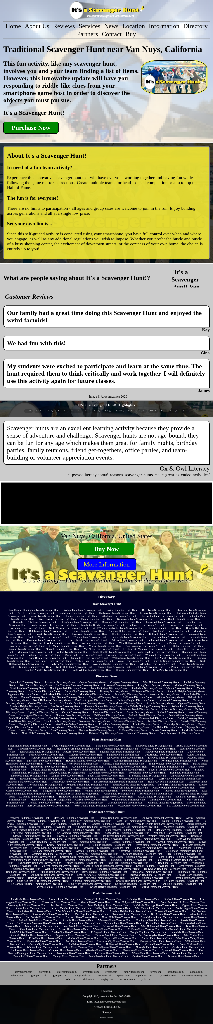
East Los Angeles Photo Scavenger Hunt (48, 805)
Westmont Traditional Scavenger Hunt (52, 853)
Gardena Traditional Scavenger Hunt (152, 838)
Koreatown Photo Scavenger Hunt (87, 769)
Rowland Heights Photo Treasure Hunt (130, 911)
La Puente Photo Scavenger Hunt (36, 796)
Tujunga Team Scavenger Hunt (35, 667)
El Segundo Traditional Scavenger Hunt (110, 844)
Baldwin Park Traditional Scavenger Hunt (50, 877)
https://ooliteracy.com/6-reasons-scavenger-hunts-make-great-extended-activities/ (138, 474)
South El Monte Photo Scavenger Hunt (169, 769)
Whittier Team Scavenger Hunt (89, 637)
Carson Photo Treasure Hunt (74, 929)
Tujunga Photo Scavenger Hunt (116, 796)
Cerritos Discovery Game (41, 703)
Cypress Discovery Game (191, 703)
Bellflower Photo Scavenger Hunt (46, 754)
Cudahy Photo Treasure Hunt (84, 923)
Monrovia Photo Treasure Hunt (41, 926)
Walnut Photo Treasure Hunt (108, 929)
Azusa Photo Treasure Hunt (30, 908)
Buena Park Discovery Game (24, 682)
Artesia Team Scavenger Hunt (127, 640)
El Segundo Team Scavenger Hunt (79, 622)
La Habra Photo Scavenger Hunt (44, 760)
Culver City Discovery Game (80, 691)
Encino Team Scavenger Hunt (82, 616)
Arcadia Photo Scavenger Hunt (154, 796)
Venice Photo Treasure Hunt (95, 902)
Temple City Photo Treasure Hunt (148, 932)
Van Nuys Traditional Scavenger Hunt (161, 817)
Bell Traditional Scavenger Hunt (170, 862)
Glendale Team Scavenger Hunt (164, 628)
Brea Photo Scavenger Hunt (91, 787)
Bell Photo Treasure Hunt (79, 941)
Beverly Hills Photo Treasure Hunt (103, 899)
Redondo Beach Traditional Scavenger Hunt (32, 856)
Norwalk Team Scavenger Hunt (62, 649)
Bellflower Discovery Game (109, 715)
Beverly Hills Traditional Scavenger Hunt (138, 880)
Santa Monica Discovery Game (125, 703)
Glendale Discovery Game (62, 718)
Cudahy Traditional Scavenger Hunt (118, 817)
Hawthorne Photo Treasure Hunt (140, 950)
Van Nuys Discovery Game (65, 706)
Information (164, 25)
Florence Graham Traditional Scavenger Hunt (55, 847)
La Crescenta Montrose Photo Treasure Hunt (40, 923)
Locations (106, 991)
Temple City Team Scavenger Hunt (89, 658)
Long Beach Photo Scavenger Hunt (61, 790)
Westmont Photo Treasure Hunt (114, 920)
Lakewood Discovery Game (173, 700)
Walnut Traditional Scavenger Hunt (180, 820)
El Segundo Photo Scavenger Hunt (147, 775)
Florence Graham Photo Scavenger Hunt (173, 787)
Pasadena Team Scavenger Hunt (44, 640)
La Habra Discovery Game (167, 727)
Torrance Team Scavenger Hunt (185, 625)
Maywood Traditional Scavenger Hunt (74, 817)
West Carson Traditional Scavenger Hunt (156, 844)
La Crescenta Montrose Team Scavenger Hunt (147, 649)
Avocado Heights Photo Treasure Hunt (31, 935)
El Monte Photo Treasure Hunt (144, 929)
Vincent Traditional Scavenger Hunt (60, 865)
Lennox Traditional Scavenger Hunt (155, 865)
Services (89, 25)
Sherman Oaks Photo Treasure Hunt (51, 914)
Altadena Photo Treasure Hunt (83, 938)
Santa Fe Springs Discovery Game (109, 688)
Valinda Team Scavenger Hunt (44, 655)
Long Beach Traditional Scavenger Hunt (118, 868)
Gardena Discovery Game (70, 733)
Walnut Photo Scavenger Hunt (168, 766)
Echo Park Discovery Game (113, 724)
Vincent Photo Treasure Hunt (187, 953)
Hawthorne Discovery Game (59, 721)
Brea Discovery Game (62, 730)
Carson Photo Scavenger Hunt (91, 799)
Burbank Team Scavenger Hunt (168, 637)
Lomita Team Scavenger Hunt (51, 634)
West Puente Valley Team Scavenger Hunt (55, 643)
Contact (112, 33)
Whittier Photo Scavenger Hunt (128, 799)
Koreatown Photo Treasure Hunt (59, 902)
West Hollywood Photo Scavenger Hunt (180, 778)
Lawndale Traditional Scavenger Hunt (77, 835)
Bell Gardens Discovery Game (68, 697)
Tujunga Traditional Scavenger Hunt (58, 871)
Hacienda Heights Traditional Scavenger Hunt (59, 886)
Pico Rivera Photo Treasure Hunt (168, 914)
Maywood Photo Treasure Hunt (120, 938)
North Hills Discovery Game (37, 733)
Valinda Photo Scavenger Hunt (101, 790)
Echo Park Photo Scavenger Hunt (113, 745)
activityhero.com (23, 971)
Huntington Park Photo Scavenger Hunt (78, 748)
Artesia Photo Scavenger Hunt (79, 751)
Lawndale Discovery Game (107, 712)
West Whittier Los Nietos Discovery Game (90, 727)
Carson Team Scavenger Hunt (45, 616)
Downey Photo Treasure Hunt (184, 956)
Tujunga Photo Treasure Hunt (68, 956)
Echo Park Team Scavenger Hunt (170, 670)
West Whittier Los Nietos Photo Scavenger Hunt (72, 763)
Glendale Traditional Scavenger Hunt (32, 835)
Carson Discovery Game (140, 712)
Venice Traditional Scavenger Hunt (46, 820)
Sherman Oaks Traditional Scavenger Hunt (82, 856)
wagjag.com (107, 979)
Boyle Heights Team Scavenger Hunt (112, 652)
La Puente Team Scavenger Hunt (185, 667)
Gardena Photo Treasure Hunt (188, 947)
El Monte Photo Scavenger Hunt (127, 769)
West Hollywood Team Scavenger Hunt (140, 643)
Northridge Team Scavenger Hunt (171, 631)
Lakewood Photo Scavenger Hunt (29, 775)
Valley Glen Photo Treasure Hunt (113, 908)
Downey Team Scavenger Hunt (113, 667)
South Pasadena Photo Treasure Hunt (108, 956)
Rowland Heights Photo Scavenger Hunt (41, 778)
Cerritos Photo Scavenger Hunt (45, 802)
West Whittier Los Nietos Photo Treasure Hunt (80, 911)
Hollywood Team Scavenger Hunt (117, 613)
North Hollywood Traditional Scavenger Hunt (101, 877)
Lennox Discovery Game (32, 730)
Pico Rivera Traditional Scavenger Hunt (123, 835)
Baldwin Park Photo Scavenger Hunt (27, 781)
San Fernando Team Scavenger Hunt (145, 646)
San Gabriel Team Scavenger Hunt (53, 661)
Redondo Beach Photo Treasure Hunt (38, 920)
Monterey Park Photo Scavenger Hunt (51, 799)
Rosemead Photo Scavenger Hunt (179, 760)
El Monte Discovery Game (133, 730)
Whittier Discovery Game (170, 697)
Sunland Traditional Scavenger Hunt (92, 880)
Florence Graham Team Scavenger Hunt (161, 616)
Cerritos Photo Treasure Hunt (147, 956)
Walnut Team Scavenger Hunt (72, 652)
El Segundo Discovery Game (147, 691)
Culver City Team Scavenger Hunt (129, 637)
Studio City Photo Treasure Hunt (69, 932)
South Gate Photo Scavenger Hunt (106, 775)
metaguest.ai (104, 975)
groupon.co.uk (39, 975)
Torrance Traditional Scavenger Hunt (142, 853)
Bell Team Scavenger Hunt (149, 667)
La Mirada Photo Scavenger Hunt (125, 802)
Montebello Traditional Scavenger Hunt (152, 871)
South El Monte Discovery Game (26, 718)
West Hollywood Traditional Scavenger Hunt (68, 868)
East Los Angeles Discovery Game (93, 700)
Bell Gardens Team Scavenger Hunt (48, 631)
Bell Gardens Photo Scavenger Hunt (186, 805)
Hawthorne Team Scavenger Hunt (27, 628)
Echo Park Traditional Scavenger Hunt (127, 862)
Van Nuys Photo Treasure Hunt (91, 914)
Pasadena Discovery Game (162, 721)
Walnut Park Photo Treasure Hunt (150, 953)
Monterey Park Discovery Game (156, 718)
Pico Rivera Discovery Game (24, 721)
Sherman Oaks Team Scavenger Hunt (129, 631)
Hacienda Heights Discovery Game (135, 700)
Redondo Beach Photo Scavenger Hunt (87, 784)
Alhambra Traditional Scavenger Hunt (96, 826)
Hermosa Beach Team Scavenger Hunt (86, 640)
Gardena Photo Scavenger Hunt (85, 754)
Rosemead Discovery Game (118, 685)
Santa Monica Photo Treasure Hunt (159, 917)
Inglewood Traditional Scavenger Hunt (150, 874)
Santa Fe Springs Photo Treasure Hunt (108, 905)
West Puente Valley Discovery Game (75, 724)
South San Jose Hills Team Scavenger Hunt (54, 625)
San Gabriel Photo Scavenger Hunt (124, 757)
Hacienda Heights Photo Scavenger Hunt (87, 760)
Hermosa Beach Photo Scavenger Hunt (123, 763)
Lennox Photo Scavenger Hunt (85, 757)
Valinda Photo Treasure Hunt (78, 947)
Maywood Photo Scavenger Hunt (67, 772)
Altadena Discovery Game (188, 685)
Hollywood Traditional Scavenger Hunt (165, 868)
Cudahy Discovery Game (191, 718)
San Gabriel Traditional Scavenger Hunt (51, 874)
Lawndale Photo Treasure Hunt (187, 932)
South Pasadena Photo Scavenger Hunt (133, 784)
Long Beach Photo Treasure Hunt (80, 926)
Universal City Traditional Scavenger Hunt (106, 847)
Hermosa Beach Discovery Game (96, 730)
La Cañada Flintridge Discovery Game (146, 706)
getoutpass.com (175, 971)
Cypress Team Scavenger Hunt (88, 631)
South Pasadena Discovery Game (27, 688)
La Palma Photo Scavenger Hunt (35, 748)
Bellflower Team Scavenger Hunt (146, 625)
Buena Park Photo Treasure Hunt (30, 956)
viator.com (88, 979)
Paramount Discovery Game (60, 682)
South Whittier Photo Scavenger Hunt (168, 763)
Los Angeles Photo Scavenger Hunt (163, 754)
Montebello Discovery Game (95, 694)
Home (13, 25)
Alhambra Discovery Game (176, 709)
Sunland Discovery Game (170, 712)
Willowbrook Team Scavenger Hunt (131, 658)
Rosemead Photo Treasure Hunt (129, 914)
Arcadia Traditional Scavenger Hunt (95, 850)
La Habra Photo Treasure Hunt (111, 953)
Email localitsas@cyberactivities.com (106, 1001)
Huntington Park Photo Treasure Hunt (156, 920)
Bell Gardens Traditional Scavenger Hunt (78, 832)
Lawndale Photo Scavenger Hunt (106, 772)
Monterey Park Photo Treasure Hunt (27, 905)
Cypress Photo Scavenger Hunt (158, 748)
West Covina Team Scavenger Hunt (58, 619)
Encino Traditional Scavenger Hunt (65, 844)
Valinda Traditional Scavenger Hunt (84, 862)
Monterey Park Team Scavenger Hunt (121, 622)
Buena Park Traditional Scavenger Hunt (50, 826)
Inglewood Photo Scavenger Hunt (154, 745)
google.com (196, 971)
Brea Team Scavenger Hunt (156, 610)
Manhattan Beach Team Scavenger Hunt (102, 625)
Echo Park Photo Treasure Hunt (46, 938)
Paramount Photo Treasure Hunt (73, 953)
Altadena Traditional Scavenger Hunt (149, 877)
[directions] (106, 530)
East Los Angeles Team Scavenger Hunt (46, 670)
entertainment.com (67, 971)
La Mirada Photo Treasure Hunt (28, 899)
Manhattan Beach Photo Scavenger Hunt (77, 793)
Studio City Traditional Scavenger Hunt (90, 820)
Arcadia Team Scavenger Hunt (98, 643)
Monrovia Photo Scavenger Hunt (165, 802)
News (111, 25)
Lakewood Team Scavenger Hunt (89, 634)
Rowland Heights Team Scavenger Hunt (179, 619)
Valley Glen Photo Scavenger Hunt (84, 802)
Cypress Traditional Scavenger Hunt (131, 841)
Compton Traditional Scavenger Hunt (110, 823)
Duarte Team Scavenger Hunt (96, 619)
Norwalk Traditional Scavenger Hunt (139, 826)
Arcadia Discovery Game (160, 703)
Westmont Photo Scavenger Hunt (136, 778)
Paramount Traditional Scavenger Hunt (131, 859)
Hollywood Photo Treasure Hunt (123, 944)
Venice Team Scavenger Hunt (133, 661)
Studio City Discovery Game (130, 694)
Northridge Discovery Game (179, 724)
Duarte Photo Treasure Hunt (161, 923)
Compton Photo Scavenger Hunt (121, 748)
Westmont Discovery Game (164, 694)
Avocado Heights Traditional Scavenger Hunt (159, 823)
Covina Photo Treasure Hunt (160, 944)
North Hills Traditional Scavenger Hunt (181, 883)
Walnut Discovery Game (179, 688)
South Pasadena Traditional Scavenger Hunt (128, 829)
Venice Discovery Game (94, 718)
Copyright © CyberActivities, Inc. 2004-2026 (106, 996)
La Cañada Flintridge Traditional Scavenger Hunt (37, 883)
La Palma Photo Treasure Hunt (85, 944)
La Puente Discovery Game (137, 697)
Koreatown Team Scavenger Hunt (135, 619)
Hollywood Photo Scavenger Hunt (77, 796)
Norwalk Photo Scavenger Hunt (48, 757)
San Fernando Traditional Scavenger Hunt (34, 829)
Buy (130, 33)
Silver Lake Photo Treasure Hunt (36, 929)
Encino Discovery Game (34, 697)
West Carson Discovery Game (36, 685)
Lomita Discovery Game (146, 724)
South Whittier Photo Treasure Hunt (28, 932)
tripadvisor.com (144, 975)
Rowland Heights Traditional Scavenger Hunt (112, 886)
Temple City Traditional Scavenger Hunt (89, 883)
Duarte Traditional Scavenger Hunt (88, 841)
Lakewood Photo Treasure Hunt (119, 926)
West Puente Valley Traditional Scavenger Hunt (35, 859)
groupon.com (60, 975)
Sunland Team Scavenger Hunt (24, 649)
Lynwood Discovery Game (42, 712)
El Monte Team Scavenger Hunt (166, 634)
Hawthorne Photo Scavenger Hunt (49, 766)
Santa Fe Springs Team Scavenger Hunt (174, 661)
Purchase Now (31, 127)
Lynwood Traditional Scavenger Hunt (174, 841)
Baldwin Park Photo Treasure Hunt (123, 923)
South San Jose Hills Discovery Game (180, 733)
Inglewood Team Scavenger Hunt (165, 640)
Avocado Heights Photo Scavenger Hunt (135, 760)
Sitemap (106, 1012)
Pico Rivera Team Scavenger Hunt (35, 613)
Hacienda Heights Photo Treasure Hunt (70, 908)
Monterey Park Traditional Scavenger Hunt (178, 829)
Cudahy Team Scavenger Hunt (132, 670)
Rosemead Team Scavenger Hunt (27, 646)
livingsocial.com (82, 975)
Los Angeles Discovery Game (35, 715)
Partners (87, 33)
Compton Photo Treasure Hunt (65, 950)
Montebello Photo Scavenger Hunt (147, 772)
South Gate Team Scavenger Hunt (77, 613)
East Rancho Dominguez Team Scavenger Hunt (34, 610)
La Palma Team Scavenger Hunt (183, 643)
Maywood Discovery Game (103, 697)
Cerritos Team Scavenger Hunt (128, 634)
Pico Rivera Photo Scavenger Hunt (140, 790)
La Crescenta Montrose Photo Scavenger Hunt (118, 781)
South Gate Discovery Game (146, 688)
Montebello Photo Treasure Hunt (44, 941)
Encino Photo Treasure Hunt (157, 938)
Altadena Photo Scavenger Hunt (181, 790)
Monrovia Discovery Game (128, 721)
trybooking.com (167, 975)
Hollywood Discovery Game (63, 709)
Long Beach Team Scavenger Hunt (47, 658)
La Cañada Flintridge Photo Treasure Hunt (155, 905)
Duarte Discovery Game (164, 730)
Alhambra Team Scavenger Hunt (157, 664)
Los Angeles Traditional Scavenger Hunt (39, 862)
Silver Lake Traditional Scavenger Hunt (97, 853)
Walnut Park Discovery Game (187, 706)
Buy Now (106, 548)
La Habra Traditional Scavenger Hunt (51, 850)
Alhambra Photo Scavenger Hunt (54, 787)
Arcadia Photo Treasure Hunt (78, 920)
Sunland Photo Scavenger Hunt (123, 754)
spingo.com (123, 975)
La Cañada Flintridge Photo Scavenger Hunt (91, 778)
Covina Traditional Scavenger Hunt (62, 838)
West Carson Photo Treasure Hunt (153, 908)
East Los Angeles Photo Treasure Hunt (159, 935)
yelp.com (146, 979)
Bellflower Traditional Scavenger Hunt (153, 847)
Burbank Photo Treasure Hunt (81, 917)
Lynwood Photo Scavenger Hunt (165, 757)
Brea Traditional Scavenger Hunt (183, 853)
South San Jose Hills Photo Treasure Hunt (183, 902)
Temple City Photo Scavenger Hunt (70, 781)
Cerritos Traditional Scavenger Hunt (159, 886)
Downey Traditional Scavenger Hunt (80, 829)
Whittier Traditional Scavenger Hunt (167, 835)
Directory (195, 25)
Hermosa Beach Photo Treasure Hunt (114, 935)
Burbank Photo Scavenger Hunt (156, 793)
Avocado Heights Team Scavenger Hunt (114, 664)
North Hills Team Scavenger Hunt (74, 667)
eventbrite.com (91, 971)
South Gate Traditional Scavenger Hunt (136, 820)
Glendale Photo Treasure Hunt (102, 950)
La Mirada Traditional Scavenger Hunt (135, 883)
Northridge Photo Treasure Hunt (143, 899)
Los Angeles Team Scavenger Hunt (173, 658)
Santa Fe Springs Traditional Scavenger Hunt (107, 865)
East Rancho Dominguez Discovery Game (82, 703)
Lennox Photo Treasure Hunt (64, 899)
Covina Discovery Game (92, 682)
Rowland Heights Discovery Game (28, 706)
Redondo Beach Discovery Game (146, 715)
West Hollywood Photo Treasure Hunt (161, 926)
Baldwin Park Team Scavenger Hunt (69, 664)
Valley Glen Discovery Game (133, 727)
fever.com (155, 971)
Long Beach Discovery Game (154, 685)
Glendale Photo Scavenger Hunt (48, 769)
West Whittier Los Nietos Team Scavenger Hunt (118, 628)
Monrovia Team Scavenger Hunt (34, 652)
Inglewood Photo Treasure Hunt (73, 935)
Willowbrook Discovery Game (59, 694)
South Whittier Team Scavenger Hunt (91, 670)
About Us (37, 25)
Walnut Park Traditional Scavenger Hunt (106, 838)
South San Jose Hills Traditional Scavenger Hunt (42, 880)
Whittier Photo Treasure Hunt (42, 947)
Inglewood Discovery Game (23, 694)
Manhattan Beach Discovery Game (138, 709)
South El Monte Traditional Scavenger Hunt (181, 856)
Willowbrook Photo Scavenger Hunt (164, 751)
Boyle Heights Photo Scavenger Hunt (71, 745)
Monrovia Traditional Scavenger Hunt (184, 826)
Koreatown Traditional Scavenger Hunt (139, 850)
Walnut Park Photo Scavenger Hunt (129, 787)
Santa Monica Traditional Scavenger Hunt (127, 832)
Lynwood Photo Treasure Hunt (178, 950)
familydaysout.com (134, 971)
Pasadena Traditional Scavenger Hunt (29, 817)
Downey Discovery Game (114, 691)
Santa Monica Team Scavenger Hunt (68, 628)
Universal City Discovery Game (106, 733)
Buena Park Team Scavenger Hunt (83, 655)
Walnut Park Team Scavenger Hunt (82, 610)
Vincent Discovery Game (75, 712)
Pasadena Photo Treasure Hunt (67, 905)
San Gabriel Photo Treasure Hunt (43, 917)
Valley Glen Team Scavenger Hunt (94, 661)
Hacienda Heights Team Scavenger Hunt (34, 622)
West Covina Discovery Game (99, 709)
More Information (107, 564)
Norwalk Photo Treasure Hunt (152, 947)
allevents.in (45, 971)
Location (133, 25)
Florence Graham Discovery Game (103, 706)
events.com (111, 971)
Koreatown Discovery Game (94, 721)
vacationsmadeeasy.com (194, 975)
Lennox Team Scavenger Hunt (156, 613)
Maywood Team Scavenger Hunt (163, 622)
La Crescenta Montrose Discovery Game (77, 685)
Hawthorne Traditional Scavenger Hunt (85, 859)
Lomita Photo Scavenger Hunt (67, 775)
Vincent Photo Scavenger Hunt (166, 799)
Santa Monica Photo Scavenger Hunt (27, 745)
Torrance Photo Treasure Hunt (171, 911)
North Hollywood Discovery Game (52, 700)
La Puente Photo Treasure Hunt (28, 950)
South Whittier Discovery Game (186, 715)
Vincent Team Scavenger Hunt (105, 646)
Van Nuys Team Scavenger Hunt (101, 649)
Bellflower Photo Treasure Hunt (114, 947)
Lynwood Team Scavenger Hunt (123, 655)
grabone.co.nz (17, 975)
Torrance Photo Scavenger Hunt (45, 784)
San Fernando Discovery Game (27, 709)
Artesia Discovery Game (51, 727)
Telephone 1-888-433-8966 (106, 1007)
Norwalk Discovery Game (141, 733)
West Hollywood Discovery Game (161, 682)
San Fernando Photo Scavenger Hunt (39, 751)
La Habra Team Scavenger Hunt (186, 646)
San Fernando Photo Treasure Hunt (183, 929)
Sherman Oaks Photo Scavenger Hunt (120, 751)
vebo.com (71, 979)
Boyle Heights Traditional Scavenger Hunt (104, 871)
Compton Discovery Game (124, 682)
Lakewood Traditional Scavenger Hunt (31, 832)
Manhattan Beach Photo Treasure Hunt (160, 941)
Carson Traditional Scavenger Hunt (67, 823)
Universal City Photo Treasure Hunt (116, 941)
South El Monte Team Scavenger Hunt (48, 637)
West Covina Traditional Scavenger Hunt (131, 856)
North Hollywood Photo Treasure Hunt (135, 902)
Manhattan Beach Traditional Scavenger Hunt (178, 832)
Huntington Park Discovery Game (68, 688)
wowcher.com (127, 979)
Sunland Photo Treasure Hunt (179, 899)
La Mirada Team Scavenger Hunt (66, 646)
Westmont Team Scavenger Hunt (162, 655)
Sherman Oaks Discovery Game (73, 715)
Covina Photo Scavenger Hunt (88, 766)
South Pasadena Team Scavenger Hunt (157, 652)
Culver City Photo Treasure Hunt (46, 944)
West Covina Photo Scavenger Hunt (94, 805)
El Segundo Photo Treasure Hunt (108, 932)
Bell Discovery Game (122, 718)
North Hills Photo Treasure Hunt (119, 917)
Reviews (64, 25)
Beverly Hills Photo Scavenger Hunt (128, 766)
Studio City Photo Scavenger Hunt (166, 781)
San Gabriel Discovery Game (44, 691)
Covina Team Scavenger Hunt (121, 610)
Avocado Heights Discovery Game (186, 691)
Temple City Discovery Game (35, 724)
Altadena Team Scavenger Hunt (119, 616)
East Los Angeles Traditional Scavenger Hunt (101, 874)
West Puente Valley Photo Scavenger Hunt (139, 805)
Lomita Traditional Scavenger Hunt (47, 841)
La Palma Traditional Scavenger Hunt (184, 880)
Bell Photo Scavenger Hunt (184, 772)
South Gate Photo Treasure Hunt (34, 911)
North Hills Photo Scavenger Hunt (176, 784)
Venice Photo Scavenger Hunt (119, 793)
